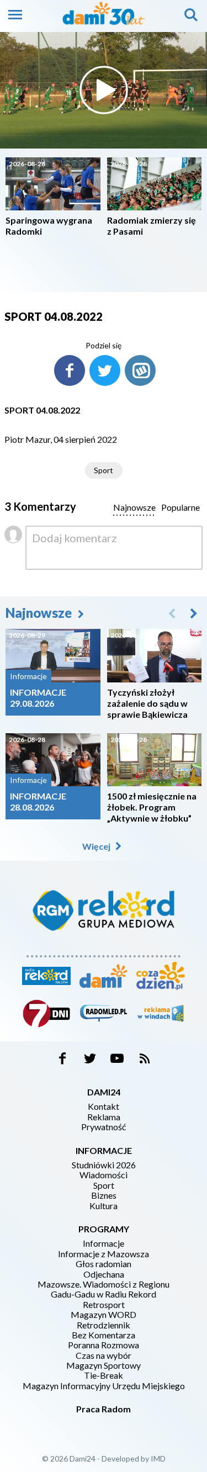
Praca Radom (103, 1409)
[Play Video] (103, 90)
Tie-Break (103, 1375)
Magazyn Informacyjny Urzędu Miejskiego (104, 1386)
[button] (194, 613)
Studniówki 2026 (104, 1165)
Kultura (103, 1206)
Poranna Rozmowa (103, 1345)
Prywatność (103, 1127)
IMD (158, 1458)
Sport (103, 470)
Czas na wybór (103, 1355)
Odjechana (103, 1274)
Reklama (103, 1117)
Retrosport (104, 1305)
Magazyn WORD (103, 1315)
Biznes (103, 1195)
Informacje (103, 1243)
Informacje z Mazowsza (103, 1254)
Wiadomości (103, 1175)
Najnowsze (40, 613)
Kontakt (103, 1106)
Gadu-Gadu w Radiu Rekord (103, 1294)
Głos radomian (103, 1264)
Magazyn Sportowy (103, 1365)
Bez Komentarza (103, 1335)
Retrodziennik (103, 1325)
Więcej (97, 846)
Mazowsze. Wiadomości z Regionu (103, 1284)
